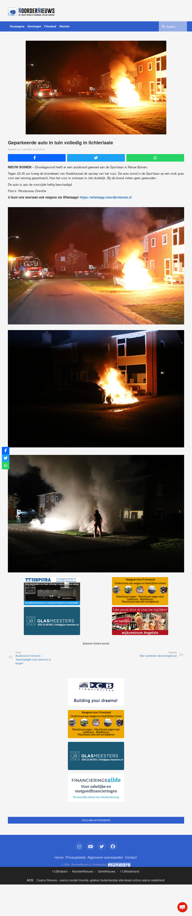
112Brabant (60, 871)
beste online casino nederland (144, 880)
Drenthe (64, 26)
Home (59, 857)
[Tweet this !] (96, 158)
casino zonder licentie (73, 880)
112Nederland (129, 871)
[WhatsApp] (155, 158)
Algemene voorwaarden (105, 857)
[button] (182, 907)
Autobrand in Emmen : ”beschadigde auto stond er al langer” (33, 658)
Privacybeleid (75, 857)
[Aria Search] (163, 26)
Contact (131, 857)
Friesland (50, 26)
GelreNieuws (106, 871)
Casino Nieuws (47, 880)
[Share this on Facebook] (37, 158)
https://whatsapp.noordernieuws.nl (106, 197)
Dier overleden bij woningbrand (158, 654)
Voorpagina (17, 26)
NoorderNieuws (82, 871)
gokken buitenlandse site (106, 880)
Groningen (34, 26)
